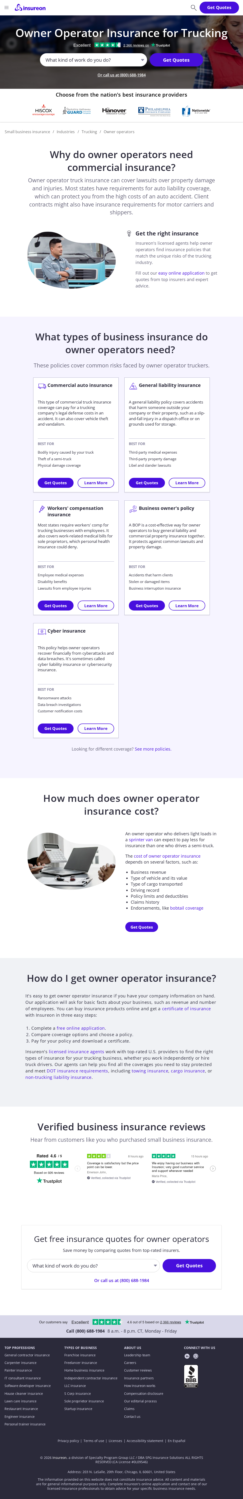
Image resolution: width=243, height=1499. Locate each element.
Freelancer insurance (80, 1363)
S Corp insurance (77, 1393)
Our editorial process (140, 1401)
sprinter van (141, 839)
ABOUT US (132, 1348)
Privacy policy (68, 1441)
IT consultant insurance (23, 1378)
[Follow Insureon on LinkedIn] (187, 1357)
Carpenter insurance (21, 1363)
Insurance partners (139, 1378)
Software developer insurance (28, 1386)
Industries (66, 131)
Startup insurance (78, 1409)
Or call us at (122, 75)
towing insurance (150, 1071)
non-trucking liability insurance (58, 1077)
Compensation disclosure (143, 1393)
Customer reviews (138, 1370)
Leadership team (137, 1355)
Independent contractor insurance (90, 1378)
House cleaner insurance (24, 1393)
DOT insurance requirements (77, 1071)
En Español (176, 1441)
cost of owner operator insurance (167, 856)
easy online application (181, 273)
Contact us (132, 1416)
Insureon (59, 1458)
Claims (129, 1409)
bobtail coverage (186, 908)
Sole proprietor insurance (84, 1401)
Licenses (115, 1441)
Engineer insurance (20, 1416)
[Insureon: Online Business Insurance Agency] (30, 7)
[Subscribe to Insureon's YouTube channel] (195, 1357)
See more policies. (153, 749)
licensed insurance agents (76, 1051)
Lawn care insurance (21, 1401)
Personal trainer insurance (25, 1424)
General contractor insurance (27, 1355)
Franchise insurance (80, 1355)
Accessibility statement (145, 1441)
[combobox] (46, 60)
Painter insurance (18, 1370)
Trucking (89, 131)
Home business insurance (84, 1370)
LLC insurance (75, 1386)
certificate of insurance (186, 1008)
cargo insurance (188, 1071)
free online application (81, 1028)
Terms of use (94, 1441)
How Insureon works (139, 1386)
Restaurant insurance (21, 1409)
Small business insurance (27, 131)
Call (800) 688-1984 (85, 1331)
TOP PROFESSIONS (20, 1348)
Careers (130, 1363)
